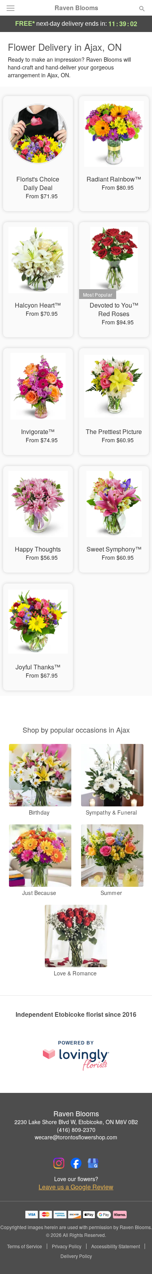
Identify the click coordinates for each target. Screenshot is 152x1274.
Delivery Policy (76, 1256)
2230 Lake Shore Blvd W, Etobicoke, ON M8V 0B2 (76, 1122)
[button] (135, 1256)
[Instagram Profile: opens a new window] (58, 1163)
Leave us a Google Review (76, 1187)
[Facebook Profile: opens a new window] (76, 1163)
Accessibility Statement (115, 1246)
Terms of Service (24, 1246)
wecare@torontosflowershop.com (76, 1137)
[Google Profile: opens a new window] (93, 1163)
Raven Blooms (76, 8)
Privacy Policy (66, 1246)
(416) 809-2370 (76, 1129)
